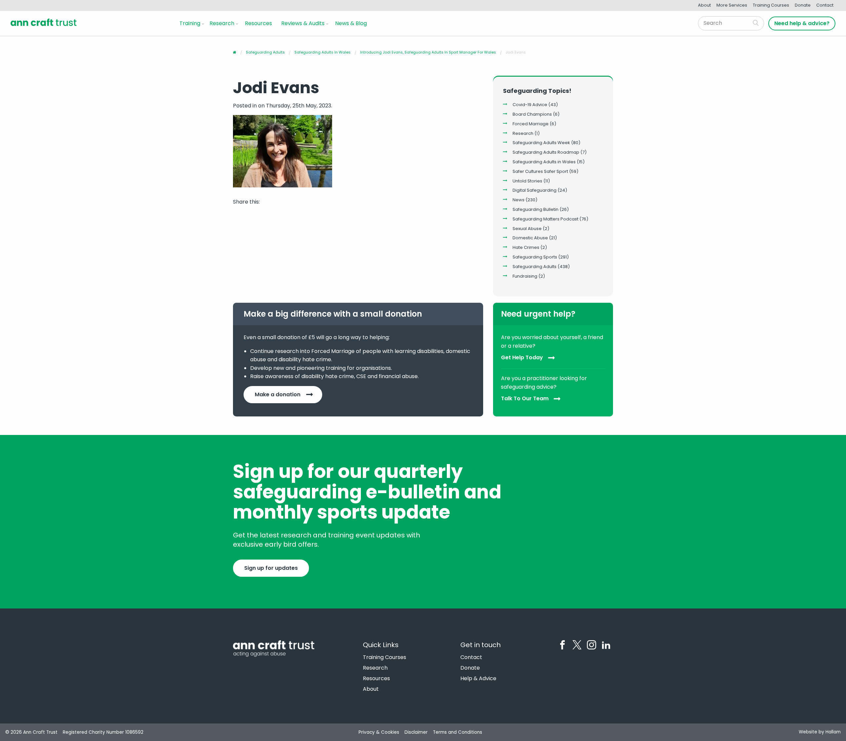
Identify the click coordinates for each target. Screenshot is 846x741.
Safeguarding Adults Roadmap (546, 152)
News (518, 200)
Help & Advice (478, 678)
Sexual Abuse (527, 228)
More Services (731, 5)
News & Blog (351, 23)
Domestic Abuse (530, 238)
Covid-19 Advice (530, 104)
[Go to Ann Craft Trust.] (234, 52)
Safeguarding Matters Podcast (545, 219)
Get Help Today (522, 358)
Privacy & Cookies (379, 732)
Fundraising (525, 276)
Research (222, 23)
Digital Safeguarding (535, 190)
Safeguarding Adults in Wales (544, 162)
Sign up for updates (271, 568)
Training (189, 23)
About (704, 5)
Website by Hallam (820, 732)
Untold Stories (527, 181)
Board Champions (532, 114)
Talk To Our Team (525, 399)
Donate (803, 5)
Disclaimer (416, 732)
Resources (258, 23)
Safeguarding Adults (535, 266)
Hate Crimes (526, 247)
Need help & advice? (801, 23)
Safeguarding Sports (535, 257)
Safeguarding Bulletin (535, 209)
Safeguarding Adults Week (541, 142)
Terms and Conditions (457, 732)
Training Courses (771, 5)
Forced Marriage (531, 124)
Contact (824, 5)
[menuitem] (190, 23)
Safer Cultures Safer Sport (540, 171)
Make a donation (277, 394)
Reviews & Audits (303, 23)
